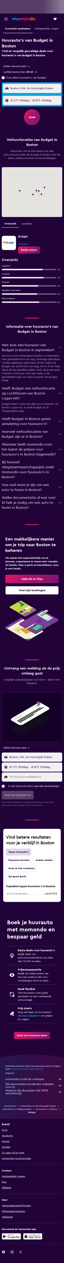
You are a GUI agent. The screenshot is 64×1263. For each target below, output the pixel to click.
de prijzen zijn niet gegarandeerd (26, 1069)
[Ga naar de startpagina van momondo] (23, 19)
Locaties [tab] (27, 224)
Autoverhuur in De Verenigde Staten (38, 1106)
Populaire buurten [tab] (19, 860)
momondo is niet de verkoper (24, 1079)
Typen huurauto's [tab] (18, 852)
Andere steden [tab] (44, 860)
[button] (6, 19)
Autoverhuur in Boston (47, 1109)
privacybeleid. (36, 805)
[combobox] (17, 66)
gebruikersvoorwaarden (13, 805)
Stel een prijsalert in (29, 1016)
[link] (29, 250)
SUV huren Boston (17, 894)
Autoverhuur (10, 1106)
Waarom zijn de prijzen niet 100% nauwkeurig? (26, 1092)
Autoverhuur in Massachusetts (16, 1109)
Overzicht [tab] (10, 224)
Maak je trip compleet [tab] (21, 868)
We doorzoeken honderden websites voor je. (29, 1085)
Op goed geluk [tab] (17, 876)
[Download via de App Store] (32, 1236)
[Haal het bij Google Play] (11, 1236)
